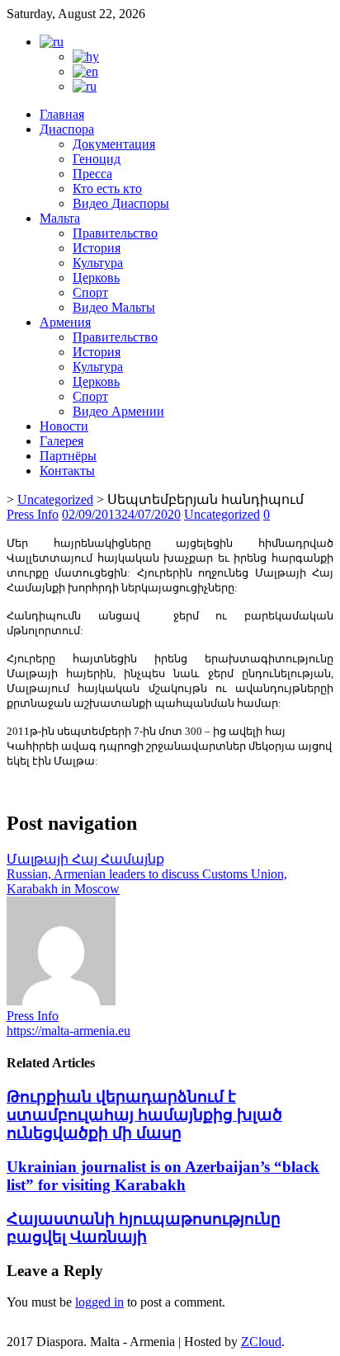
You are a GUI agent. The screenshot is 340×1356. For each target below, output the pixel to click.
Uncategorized (55, 499)
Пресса (92, 174)
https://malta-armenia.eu (68, 1031)
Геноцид (96, 159)
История (96, 248)
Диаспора (67, 129)
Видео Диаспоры (121, 203)
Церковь (96, 278)
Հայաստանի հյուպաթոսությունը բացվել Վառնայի (144, 1227)
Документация (114, 144)
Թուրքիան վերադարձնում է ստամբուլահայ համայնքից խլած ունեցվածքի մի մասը (144, 1115)
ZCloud (261, 1342)
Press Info (33, 514)
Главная (62, 114)
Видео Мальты (114, 307)
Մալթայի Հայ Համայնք (85, 859)
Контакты (67, 471)
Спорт (90, 292)
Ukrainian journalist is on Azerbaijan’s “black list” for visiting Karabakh (163, 1176)
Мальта (60, 218)
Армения (65, 322)
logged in (99, 1302)
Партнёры (68, 456)
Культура (98, 263)
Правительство (115, 233)
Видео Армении (118, 411)
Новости (64, 426)
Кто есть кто (107, 188)
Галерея (61, 441)
